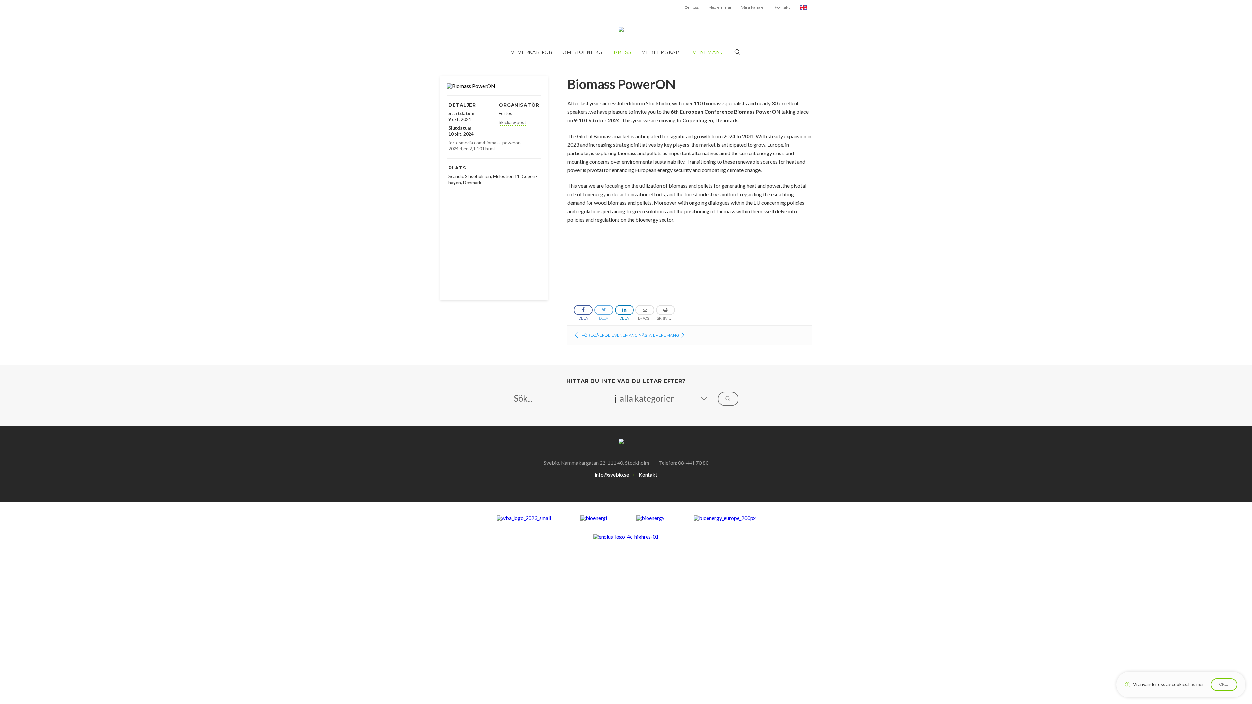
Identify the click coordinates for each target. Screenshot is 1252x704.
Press (622, 52)
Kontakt (782, 7)
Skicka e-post (512, 122)
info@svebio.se (612, 474)
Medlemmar (720, 7)
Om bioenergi (583, 52)
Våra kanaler (753, 7)
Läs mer (1196, 684)
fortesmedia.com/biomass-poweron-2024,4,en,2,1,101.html (485, 145)
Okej (1224, 684)
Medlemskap (660, 52)
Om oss (691, 7)
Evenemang (706, 52)
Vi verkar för (532, 52)
